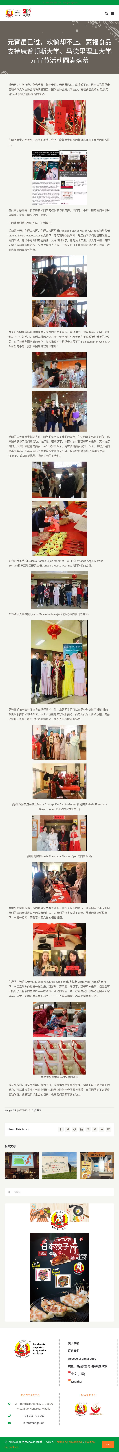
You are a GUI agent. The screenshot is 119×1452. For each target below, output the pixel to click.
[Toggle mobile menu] (112, 13)
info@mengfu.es (70, 3)
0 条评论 (36, 1110)
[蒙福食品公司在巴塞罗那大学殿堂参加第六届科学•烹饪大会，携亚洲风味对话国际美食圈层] (22, 1165)
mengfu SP (10, 1110)
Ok (108, 1444)
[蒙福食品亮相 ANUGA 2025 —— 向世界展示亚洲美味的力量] (97, 1165)
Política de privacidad (68, 1442)
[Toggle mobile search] (106, 13)
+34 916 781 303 (34, 1415)
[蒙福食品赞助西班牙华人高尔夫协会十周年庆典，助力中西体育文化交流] (59, 1165)
